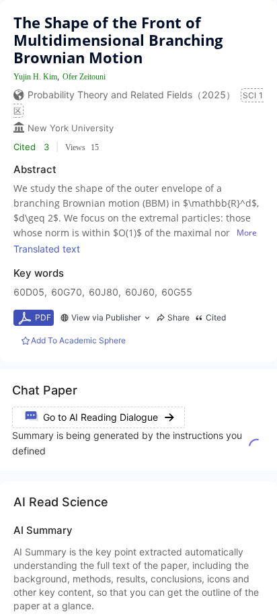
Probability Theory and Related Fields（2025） (131, 94)
